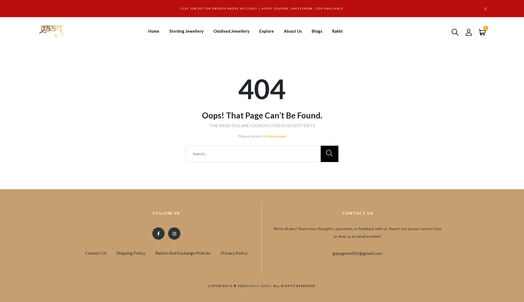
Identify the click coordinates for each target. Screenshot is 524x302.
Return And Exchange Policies (183, 252)
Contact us (95, 252)
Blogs (317, 31)
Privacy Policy (234, 252)
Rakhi (337, 31)
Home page (276, 136)
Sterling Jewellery (186, 31)
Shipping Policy (131, 252)
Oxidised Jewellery (231, 31)
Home (153, 31)
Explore (266, 31)
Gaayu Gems (258, 286)
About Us (293, 31)
